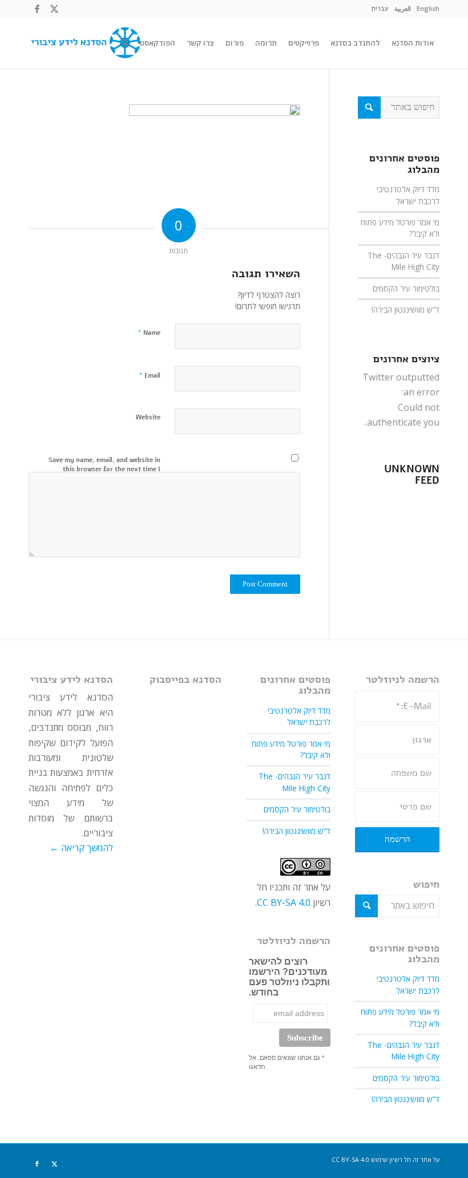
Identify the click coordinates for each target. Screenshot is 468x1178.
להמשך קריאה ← (81, 847)
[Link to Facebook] (37, 8)
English (428, 8)
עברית (380, 8)
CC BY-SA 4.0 (283, 902)
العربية (402, 8)
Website (148, 417)
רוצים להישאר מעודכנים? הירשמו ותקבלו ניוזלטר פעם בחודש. (289, 977)
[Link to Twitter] (54, 8)
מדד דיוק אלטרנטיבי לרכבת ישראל (408, 195)
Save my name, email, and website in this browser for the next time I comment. (104, 469)
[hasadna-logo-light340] (84, 42)
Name (149, 332)
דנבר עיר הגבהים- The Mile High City (403, 261)
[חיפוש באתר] (124, 42)
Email (149, 375)
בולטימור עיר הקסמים (406, 288)
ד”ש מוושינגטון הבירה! (405, 309)
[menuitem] (428, 8)
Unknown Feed (411, 475)
